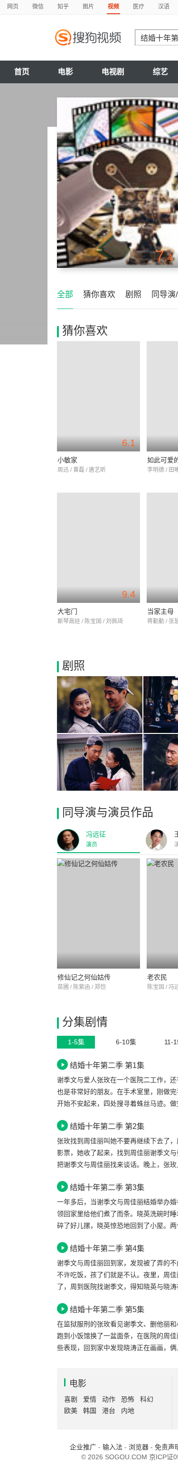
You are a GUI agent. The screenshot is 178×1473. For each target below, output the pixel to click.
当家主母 (160, 611)
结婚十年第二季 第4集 (107, 1248)
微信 (38, 6)
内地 (127, 1410)
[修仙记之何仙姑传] (98, 913)
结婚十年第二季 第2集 (107, 1126)
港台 (108, 1410)
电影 (65, 72)
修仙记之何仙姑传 (84, 977)
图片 (88, 6)
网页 (13, 6)
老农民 (157, 977)
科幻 (146, 1399)
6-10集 (126, 1042)
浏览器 (139, 1447)
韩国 (89, 1410)
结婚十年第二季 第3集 (107, 1187)
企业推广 (83, 1447)
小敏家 (67, 460)
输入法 (112, 1447)
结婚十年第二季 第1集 (107, 1065)
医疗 (138, 6)
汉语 (163, 6)
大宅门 (67, 611)
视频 (113, 6)
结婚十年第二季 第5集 (107, 1309)
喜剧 (70, 1399)
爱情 (89, 1399)
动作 (108, 1399)
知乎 (63, 6)
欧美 (70, 1410)
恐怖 (127, 1399)
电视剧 (113, 72)
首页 (21, 72)
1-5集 (76, 1042)
